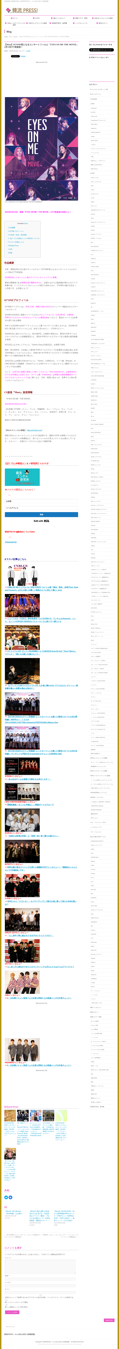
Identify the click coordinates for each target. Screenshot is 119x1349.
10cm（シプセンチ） (96, 181)
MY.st (92, 416)
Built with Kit (41, 521)
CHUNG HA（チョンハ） (97, 250)
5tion (92, 853)
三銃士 (92, 1061)
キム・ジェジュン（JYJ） (98, 822)
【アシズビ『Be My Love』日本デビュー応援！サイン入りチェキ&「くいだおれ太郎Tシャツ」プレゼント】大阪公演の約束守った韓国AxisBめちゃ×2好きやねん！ (9, 1170)
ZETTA (92, 986)
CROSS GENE (95, 266)
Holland (93, 315)
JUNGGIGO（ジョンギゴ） (98, 343)
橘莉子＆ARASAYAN (96, 164)
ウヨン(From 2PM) (96, 652)
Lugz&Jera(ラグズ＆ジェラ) (98, 120)
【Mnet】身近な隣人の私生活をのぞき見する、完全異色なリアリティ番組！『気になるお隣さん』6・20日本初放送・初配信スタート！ (39, 1215)
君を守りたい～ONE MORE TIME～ (100, 1070)
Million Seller (94, 392)
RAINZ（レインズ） (96, 464)
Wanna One (94, 624)
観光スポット (94, 1012)
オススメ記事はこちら (16, 242)
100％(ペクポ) (94, 177)
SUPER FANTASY (96, 132)
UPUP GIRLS (94, 140)
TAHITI (92, 966)
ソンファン (94, 685)
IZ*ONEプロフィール (15, 231)
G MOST (93, 287)
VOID (92, 620)
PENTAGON (94, 448)
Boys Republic (95, 246)
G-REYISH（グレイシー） (98, 291)
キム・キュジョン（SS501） (98, 660)
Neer (92, 428)
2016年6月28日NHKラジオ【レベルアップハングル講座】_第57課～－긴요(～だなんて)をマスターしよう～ (10, 1129)
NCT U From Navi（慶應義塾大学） (100, 581)
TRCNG (93, 533)
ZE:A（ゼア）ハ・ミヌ (97, 636)
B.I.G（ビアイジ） (96, 94)
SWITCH (93, 962)
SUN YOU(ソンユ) (95, 517)
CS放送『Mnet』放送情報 (17, 235)
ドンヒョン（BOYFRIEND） (98, 713)
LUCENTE (93, 380)
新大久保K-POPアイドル (98, 837)
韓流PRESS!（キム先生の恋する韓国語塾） (57, 1342)
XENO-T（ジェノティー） (98, 632)
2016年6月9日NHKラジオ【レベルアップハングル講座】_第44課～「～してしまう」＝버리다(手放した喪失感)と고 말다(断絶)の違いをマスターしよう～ (61, 1131)
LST (92, 938)
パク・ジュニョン (95, 832)
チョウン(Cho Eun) (96, 701)
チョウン (93, 697)
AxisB (92, 865)
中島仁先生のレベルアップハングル (100, 788)
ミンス (92, 733)
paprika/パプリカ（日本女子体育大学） (100, 585)
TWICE (93, 545)
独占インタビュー (95, 1007)
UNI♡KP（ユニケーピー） (98, 562)
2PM (92, 185)
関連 (10, 253)
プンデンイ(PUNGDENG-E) (98, 725)
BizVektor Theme (59, 1344)
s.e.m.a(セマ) (94, 485)
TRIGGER (93, 537)
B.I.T (92, 881)
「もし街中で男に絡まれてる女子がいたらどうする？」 (30, 936)
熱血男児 (93, 749)
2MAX (92, 849)
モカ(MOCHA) (94, 741)
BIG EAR (93, 889)
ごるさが (93, 144)
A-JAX (92, 189)
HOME (6, 36)
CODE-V (93, 262)
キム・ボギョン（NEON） (98, 668)
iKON (92, 319)
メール (8, 1282)
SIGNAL (93, 958)
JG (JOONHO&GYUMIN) (97, 339)
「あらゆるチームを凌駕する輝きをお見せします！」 (29, 779)
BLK (92, 242)
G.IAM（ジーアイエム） (97, 910)
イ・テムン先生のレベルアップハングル (101, 780)
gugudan (93, 303)
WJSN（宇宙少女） (96, 628)
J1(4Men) (93, 335)
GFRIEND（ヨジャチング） (98, 295)
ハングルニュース (95, 827)
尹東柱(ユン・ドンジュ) (97, 1086)
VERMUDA (94, 978)
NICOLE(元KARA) (95, 432)
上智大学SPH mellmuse (97, 806)
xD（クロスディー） (96, 600)
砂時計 (92, 1090)
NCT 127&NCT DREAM (97, 424)
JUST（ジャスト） (96, 347)
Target (92, 970)
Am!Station (94, 108)
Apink (92, 218)
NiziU (92, 436)
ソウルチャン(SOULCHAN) (98, 680)
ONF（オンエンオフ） (97, 444)
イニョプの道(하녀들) (96, 1033)
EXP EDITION (94, 274)
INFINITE (93, 331)
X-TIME (93, 982)
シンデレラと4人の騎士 (97, 1045)
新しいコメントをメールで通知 (16, 1302)
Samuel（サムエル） (96, 489)
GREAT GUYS (95, 918)
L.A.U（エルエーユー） (97, 371)
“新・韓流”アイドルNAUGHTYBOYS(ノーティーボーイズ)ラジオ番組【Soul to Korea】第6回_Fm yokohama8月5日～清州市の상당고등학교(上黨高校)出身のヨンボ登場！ (23, 1133)
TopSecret (93, 974)
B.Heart (93, 873)
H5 (91, 307)
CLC (92, 254)
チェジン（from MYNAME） (98, 688)
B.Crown (93, 869)
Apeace (93, 214)
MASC (92, 946)
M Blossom (94, 942)
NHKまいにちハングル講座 (98, 758)
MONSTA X (94, 400)
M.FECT (93, 384)
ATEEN (93, 226)
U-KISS (93, 553)
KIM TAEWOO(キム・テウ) (98, 363)
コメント (8, 1258)
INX (92, 926)
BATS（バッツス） (95, 565)
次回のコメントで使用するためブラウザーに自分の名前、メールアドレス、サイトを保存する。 (40, 1297)
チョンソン (94, 705)
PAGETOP (109, 1320)
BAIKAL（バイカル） (96, 238)
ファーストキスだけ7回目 (97, 1049)
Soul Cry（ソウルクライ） (98, 505)
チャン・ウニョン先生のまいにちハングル (102, 762)
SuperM (93, 525)
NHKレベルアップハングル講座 (100, 775)
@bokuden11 (11, 542)
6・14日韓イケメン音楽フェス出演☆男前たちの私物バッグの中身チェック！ (39, 998)
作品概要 (11, 228)
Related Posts (13, 245)
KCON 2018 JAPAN (96, 359)
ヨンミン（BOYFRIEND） (98, 745)
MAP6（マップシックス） (98, 388)
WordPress (49, 1344)
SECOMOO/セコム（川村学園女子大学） (101, 592)
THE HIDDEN (94, 529)
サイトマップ (10, 1327)
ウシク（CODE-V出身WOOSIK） (99, 648)
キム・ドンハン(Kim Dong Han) (99, 664)
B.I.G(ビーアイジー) (96, 234)
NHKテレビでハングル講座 (98, 771)
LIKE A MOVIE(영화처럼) (97, 376)
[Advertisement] (41, 79)
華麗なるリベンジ (95, 1098)
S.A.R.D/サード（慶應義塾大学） (99, 588)
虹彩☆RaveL (94, 168)
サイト (7, 1289)
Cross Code (94, 116)
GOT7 (92, 299)
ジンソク (93, 676)
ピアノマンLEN (95, 721)
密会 (92, 1082)
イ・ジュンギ (94, 1037)
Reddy (92, 469)
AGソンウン (94, 206)
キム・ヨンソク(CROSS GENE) (99, 672)
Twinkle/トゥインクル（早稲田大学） (100, 596)
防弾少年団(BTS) (95, 753)
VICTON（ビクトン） (96, 612)
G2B (92, 914)
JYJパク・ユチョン (96, 355)
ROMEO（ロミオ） (96, 481)
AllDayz (93, 861)
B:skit (92, 885)
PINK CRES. (94, 124)
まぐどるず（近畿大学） (97, 604)
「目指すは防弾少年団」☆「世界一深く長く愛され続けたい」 (33, 836)
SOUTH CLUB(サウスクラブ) (98, 509)
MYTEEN (93, 420)
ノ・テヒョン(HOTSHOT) (97, 717)
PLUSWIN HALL (95, 460)
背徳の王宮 (94, 1094)
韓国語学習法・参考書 (97, 1107)
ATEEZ (93, 230)
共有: (10, 249)
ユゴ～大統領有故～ (96, 1057)
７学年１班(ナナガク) (96, 1003)
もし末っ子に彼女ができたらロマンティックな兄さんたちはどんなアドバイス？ (40, 967)
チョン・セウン (95, 709)
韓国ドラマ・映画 (95, 1017)
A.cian (92, 197)
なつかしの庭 (94, 1025)
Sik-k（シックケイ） (96, 501)
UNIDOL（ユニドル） (97, 797)
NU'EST (93, 440)
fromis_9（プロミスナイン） (98, 282)
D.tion (92, 901)
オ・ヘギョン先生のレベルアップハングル (102, 784)
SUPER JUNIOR (95, 521)
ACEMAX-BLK (95, 857)
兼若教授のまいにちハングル (98, 766)
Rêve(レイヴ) (94, 473)
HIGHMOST (94, 922)
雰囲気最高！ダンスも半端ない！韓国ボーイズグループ (30, 805)
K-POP (15, 36)
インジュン (94, 644)
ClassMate (93, 99)
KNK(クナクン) (95, 367)
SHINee (93, 497)
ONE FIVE (93, 950)
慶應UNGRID (94, 814)
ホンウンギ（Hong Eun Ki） (98, 729)
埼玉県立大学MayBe (96, 809)
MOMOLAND (94, 396)
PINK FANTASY (95, 452)
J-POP (92, 104)
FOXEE (93, 278)
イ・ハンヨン (94, 994)
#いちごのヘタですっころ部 (99, 89)
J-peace (93, 930)
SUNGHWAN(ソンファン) (98, 792)
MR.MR (93, 408)
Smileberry (93, 128)
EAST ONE (94, 905)
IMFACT (93, 323)
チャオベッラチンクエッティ (98, 148)
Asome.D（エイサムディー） (98, 222)
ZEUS (92, 640)
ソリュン (93, 999)
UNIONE (93, 558)
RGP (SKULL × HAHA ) (97, 477)
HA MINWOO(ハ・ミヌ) (97, 311)
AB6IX (92, 202)
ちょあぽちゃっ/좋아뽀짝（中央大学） (101, 801)
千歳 (92, 156)
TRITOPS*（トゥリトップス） (99, 541)
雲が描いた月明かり (96, 1102)
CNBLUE (93, 258)
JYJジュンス (94, 351)
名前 (7, 1276)
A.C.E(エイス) (94, 194)
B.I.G (92, 877)
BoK (92, 893)
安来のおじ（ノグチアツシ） (98, 160)
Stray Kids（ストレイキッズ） (99, 513)
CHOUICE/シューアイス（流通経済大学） (101, 573)
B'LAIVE (93, 112)
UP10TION (94, 608)
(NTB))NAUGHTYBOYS (97, 841)
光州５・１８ (94, 1065)
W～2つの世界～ (95, 1021)
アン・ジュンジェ (95, 990)
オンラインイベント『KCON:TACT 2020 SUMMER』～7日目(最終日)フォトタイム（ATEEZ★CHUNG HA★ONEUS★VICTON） (35, 1129)
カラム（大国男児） (96, 656)
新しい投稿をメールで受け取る (16, 1307)
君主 (92, 1074)
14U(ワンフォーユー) (96, 845)
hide (26, 223)
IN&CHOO (93, 327)
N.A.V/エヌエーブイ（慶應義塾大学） (100, 577)
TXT (92, 550)
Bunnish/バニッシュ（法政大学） (99, 569)
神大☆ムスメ (94, 818)
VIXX (92, 616)
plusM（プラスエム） (96, 456)
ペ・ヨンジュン (95, 1053)
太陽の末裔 (94, 1078)
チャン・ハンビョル (96, 693)
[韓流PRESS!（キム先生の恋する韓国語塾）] (21, 10)
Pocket (22, 56)
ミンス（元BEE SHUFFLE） (98, 737)
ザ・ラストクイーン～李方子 (98, 1041)
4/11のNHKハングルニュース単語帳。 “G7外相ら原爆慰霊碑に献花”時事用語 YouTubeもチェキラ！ (48, 1128)
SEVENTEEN (94, 493)
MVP (92, 412)
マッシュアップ (95, 152)
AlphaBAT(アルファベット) (98, 210)
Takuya (93, 136)
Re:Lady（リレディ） (96, 954)
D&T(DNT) (93, 897)
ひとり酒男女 (94, 1029)
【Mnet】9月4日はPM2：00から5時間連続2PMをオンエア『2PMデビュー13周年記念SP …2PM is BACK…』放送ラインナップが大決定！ (64, 1215)
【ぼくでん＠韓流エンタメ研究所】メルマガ (23, 238)
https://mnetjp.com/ (34, 430)
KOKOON (93, 934)
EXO (92, 270)
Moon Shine (94, 404)
